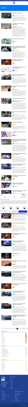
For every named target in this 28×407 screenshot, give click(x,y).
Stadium (3, 43)
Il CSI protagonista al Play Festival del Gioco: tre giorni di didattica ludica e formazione (19, 47)
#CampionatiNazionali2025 (5, 352)
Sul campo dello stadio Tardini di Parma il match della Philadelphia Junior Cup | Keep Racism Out (19, 140)
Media (7, 0)
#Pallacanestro (4, 366)
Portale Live (16, 398)
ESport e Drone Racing (16, 253)
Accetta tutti (22, 211)
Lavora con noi (4, 399)
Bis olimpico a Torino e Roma (17, 13)
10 (12, 328)
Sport (2, 227)
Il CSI (11, 378)
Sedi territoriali (4, 397)
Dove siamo (5, 0)
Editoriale (3, 337)
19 (26, 328)
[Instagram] (17, 0)
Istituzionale (3, 339)
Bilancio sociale (4, 396)
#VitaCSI (12, 387)
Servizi (11, 385)
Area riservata (10, 0)
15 (20, 328)
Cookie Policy (3, 394)
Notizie (11, 383)
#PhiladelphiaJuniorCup (5, 351)
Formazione (3, 136)
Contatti (2, 0)
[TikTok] (26, 0)
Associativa (3, 90)
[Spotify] (23, 0)
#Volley (3, 365)
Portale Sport (16, 397)
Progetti (3, 71)
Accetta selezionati (14, 211)
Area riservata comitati (18, 394)
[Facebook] (15, 0)
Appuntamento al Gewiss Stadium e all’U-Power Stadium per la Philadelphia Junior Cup (19, 316)
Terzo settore (12, 388)
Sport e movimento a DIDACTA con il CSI (19, 98)
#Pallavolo (3, 364)
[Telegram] (24, 0)
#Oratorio (3, 347)
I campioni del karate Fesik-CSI (17, 122)
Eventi (2, 17)
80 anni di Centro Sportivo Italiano (18, 38)
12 (15, 328)
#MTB (2, 370)
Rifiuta (5, 211)
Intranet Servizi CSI (17, 395)
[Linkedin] (21, 0)
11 (14, 328)
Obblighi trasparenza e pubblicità (6, 395)
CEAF (15, 396)
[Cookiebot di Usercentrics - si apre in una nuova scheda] (22, 194)
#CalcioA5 (3, 369)
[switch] (11, 208)
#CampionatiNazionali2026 (5, 356)
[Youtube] (20, 0)
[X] (18, 0)
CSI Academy (16, 399)
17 (23, 328)
